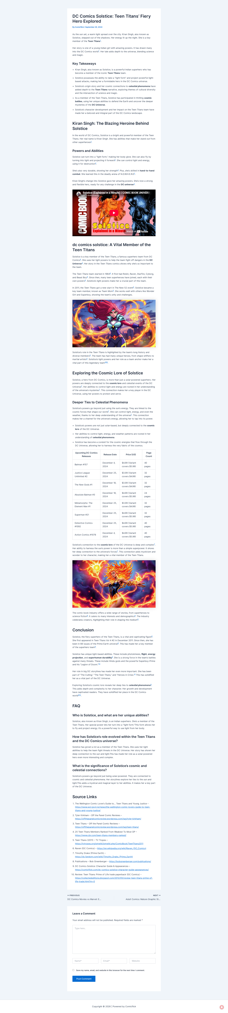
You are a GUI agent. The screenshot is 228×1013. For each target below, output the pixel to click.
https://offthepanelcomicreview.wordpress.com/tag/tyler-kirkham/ (108, 818)
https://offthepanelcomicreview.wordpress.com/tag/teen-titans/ (107, 827)
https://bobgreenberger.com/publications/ (130, 861)
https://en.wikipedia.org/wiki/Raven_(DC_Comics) (121, 848)
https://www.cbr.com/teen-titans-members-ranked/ (100, 835)
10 (99, 664)
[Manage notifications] (222, 1007)
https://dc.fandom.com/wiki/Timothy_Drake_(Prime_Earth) (104, 856)
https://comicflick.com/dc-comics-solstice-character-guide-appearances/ (112, 869)
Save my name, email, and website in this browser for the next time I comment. (110, 970)
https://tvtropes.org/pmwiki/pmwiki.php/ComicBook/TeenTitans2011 (109, 843)
